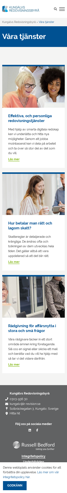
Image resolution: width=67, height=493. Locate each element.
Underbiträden (33, 462)
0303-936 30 (19, 399)
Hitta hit (15, 413)
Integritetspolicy (33, 456)
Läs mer (14, 159)
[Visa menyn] (62, 8)
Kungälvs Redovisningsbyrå (19, 21)
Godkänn (14, 485)
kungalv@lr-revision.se (25, 403)
